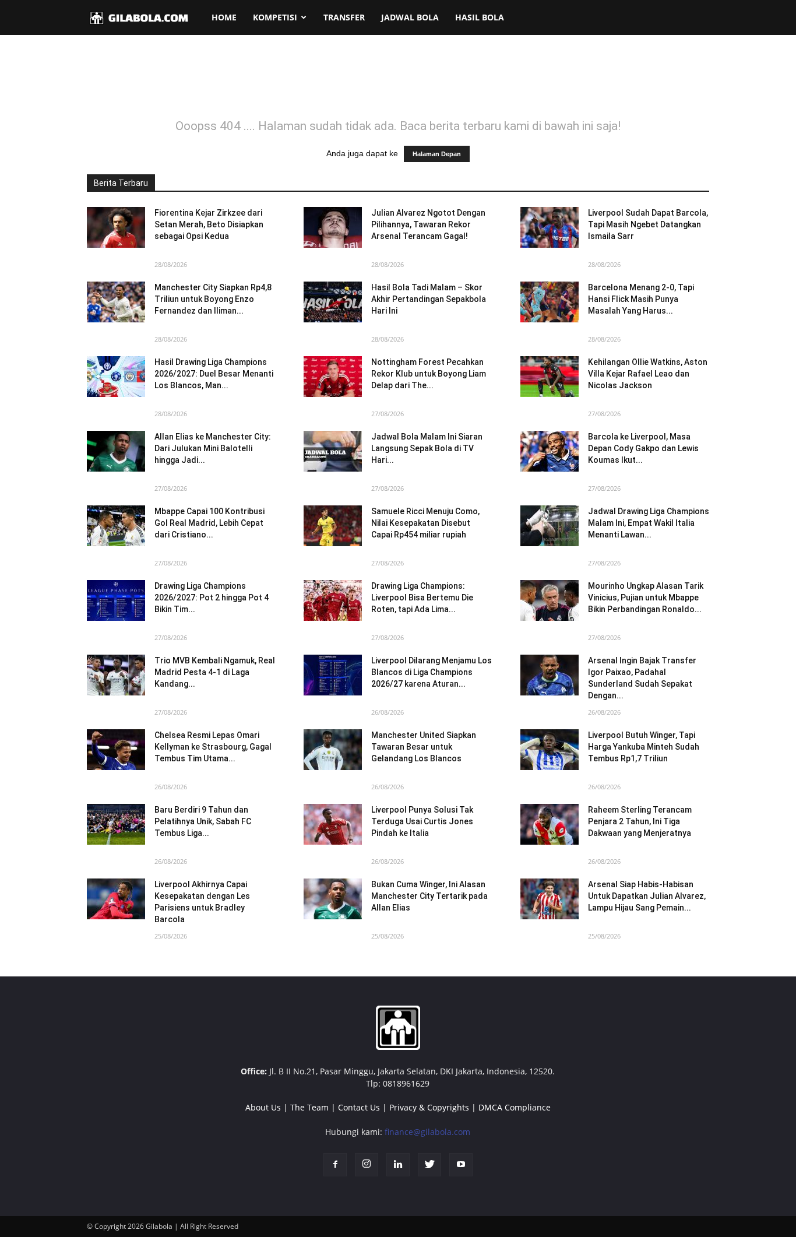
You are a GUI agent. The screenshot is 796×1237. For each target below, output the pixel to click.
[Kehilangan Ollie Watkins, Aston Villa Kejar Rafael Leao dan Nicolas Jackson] (549, 376)
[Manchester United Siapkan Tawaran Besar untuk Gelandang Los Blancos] (333, 749)
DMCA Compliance (514, 1107)
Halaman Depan (437, 153)
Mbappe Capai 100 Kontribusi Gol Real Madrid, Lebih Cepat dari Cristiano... (209, 523)
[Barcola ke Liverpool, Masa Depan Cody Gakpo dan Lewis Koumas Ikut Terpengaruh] (549, 451)
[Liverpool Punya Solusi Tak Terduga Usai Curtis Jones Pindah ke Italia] (333, 824)
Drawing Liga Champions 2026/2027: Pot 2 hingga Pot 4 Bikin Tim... (211, 597)
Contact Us (359, 1107)
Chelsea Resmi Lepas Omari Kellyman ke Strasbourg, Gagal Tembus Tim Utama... (213, 746)
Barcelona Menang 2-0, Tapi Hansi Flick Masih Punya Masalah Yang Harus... (641, 299)
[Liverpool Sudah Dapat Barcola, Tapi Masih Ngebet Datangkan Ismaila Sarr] (549, 227)
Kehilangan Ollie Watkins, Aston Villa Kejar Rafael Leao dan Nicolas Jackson (647, 373)
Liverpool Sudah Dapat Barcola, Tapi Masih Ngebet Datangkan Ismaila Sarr (648, 224)
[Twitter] (429, 1164)
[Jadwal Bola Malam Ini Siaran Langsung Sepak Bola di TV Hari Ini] (333, 451)
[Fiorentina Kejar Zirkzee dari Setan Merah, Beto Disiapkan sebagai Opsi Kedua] (116, 227)
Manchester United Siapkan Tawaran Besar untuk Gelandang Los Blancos (423, 746)
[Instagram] (366, 1164)
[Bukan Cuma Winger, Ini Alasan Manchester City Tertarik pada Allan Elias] (333, 898)
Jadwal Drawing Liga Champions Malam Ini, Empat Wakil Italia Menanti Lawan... (648, 523)
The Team (309, 1107)
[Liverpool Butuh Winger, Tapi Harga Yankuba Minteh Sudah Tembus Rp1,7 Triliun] (549, 749)
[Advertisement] (398, 84)
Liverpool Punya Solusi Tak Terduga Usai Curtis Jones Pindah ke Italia (422, 821)
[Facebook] (335, 1164)
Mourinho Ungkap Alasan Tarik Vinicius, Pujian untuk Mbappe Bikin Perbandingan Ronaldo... (645, 597)
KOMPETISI (275, 17)
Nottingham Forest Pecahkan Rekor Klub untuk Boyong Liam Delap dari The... (428, 373)
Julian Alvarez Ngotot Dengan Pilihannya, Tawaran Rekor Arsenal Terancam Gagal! (428, 224)
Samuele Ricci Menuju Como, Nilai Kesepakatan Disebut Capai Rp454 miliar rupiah (425, 523)
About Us (263, 1107)
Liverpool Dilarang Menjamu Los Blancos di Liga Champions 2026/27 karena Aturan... (431, 672)
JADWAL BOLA (410, 17)
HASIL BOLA (479, 17)
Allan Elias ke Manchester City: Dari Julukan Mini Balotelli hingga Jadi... (212, 448)
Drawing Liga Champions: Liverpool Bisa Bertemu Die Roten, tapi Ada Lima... (422, 597)
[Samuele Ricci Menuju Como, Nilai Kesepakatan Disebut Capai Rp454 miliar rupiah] (333, 525)
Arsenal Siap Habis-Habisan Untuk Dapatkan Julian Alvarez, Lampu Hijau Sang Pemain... (647, 896)
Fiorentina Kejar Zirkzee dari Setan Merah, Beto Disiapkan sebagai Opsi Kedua (208, 224)
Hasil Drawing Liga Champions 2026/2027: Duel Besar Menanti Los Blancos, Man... (213, 373)
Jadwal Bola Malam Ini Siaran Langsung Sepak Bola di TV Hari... (426, 448)
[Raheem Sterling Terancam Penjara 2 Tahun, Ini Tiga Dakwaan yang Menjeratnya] (549, 824)
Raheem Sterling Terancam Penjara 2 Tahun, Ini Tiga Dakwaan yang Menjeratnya (640, 821)
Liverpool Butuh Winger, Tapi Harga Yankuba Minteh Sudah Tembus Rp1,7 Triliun (643, 746)
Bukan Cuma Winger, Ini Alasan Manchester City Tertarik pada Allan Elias (429, 896)
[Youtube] (461, 1164)
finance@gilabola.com (427, 1131)
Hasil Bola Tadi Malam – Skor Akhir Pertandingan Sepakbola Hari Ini (428, 299)
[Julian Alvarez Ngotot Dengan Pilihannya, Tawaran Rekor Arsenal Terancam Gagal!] (333, 227)
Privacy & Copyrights (429, 1107)
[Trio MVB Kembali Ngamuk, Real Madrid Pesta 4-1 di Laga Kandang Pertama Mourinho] (116, 675)
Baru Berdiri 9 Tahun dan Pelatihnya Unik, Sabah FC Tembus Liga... (202, 821)
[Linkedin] (398, 1164)
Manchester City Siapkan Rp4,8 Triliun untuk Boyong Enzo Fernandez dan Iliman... (213, 299)
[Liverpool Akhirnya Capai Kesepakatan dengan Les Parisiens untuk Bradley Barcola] (116, 898)
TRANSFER (344, 17)
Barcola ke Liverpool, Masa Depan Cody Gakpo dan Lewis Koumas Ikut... (643, 448)
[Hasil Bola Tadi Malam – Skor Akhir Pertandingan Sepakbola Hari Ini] (333, 302)
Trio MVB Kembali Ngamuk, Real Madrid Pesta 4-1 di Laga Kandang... (214, 672)
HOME (224, 17)
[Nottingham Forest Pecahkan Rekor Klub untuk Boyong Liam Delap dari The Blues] (333, 376)
